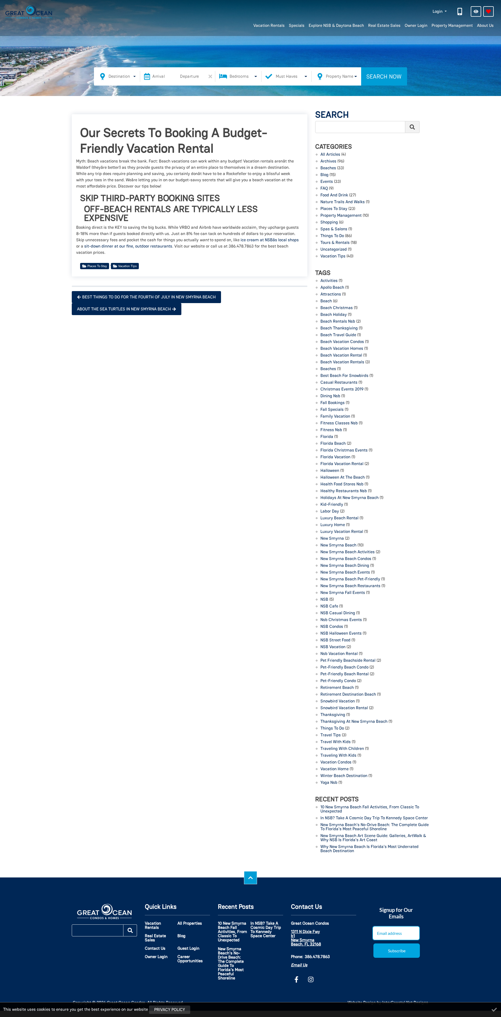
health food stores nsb (341, 484)
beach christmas (336, 308)
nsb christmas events (341, 620)
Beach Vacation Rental (341, 355)
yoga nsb (328, 782)
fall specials (332, 409)
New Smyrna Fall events (342, 593)
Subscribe (396, 950)
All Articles (330, 154)
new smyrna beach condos (345, 559)
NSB (324, 599)
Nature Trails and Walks (342, 202)
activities (329, 281)
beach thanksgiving (339, 328)
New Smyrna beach (338, 545)
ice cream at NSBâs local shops (270, 240)
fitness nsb (331, 430)
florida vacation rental (341, 464)
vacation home (334, 769)
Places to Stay (97, 266)
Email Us (299, 965)
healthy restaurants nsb (343, 491)
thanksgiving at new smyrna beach (353, 721)
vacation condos (335, 762)
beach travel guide (338, 335)
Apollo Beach (332, 287)
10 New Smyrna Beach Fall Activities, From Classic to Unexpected (369, 809)
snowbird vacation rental (344, 708)
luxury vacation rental (341, 531)
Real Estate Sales (384, 25)
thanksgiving (332, 715)
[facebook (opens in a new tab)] (297, 979)
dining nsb (330, 396)
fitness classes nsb (339, 423)
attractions (330, 294)
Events (326, 181)
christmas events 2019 (341, 389)
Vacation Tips (127, 266)
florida (326, 437)
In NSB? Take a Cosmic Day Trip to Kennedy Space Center (374, 818)
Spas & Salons (333, 229)
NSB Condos (331, 626)
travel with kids (335, 742)
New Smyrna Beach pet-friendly (350, 579)
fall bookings (332, 403)
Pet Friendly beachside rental (347, 660)
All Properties (189, 923)
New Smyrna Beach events (345, 572)
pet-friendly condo (338, 681)
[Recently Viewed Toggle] (476, 11)
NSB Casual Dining (337, 613)
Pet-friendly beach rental (344, 674)
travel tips (330, 735)
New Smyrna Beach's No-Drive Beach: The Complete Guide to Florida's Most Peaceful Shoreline (374, 827)
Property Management (452, 25)
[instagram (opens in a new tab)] (311, 979)
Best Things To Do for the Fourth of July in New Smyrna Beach (149, 297)
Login (438, 11)
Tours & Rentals (335, 242)
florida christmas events (344, 450)
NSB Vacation (332, 647)
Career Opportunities (190, 959)
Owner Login (416, 25)
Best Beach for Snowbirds (344, 376)
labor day (329, 511)
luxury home (332, 525)
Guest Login (188, 948)
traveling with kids (338, 755)
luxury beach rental (339, 518)
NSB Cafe (329, 606)
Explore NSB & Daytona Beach (336, 25)
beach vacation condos (342, 342)
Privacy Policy (169, 1009)
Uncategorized (333, 249)
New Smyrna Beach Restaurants (350, 586)
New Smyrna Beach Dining (344, 565)
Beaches (328, 168)
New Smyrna (332, 538)
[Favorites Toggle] (488, 11)
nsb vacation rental (339, 654)
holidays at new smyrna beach (349, 498)
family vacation (335, 416)
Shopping (329, 222)
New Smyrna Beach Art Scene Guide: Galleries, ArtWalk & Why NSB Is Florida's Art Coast (373, 838)
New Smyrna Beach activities (347, 552)
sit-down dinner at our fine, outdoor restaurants (128, 246)
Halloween (329, 470)
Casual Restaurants (338, 382)
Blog (324, 175)
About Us (485, 25)
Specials (297, 25)
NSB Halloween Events (341, 633)
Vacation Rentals (269, 25)
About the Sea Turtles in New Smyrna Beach (124, 309)
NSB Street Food (335, 640)
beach (326, 301)
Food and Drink (334, 195)
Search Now (384, 76)
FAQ (324, 188)
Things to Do (332, 236)
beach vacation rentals (342, 362)
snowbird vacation (337, 701)
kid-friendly (331, 504)
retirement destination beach (348, 694)
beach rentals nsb (337, 321)
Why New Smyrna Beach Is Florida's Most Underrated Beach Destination (369, 849)
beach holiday (333, 314)
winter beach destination (343, 776)
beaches (328, 369)
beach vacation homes (341, 348)
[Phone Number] (460, 11)
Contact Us (155, 948)
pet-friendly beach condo (344, 667)
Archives (328, 161)
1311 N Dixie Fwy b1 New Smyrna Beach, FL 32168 (306, 938)
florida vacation (335, 457)
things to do (332, 728)
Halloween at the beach (342, 477)
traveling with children (342, 749)
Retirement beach (337, 687)
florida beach (333, 443)
